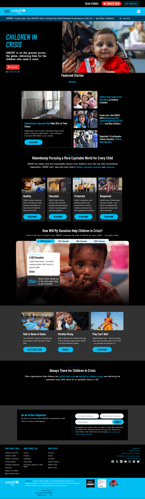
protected (97, 167)
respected (110, 167)
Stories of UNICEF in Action (131, 453)
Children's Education (12, 453)
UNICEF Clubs (52, 465)
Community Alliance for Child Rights (33, 466)
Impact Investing (53, 462)
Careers (26, 453)
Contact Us (28, 481)
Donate (32, 271)
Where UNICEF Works (12, 474)
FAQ (50, 495)
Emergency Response (12, 465)
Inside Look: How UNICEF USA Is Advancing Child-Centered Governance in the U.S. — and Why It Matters (64, 18)
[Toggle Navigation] (7, 11)
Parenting (8, 468)
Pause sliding (126, 18)
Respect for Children (12, 471)
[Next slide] (120, 18)
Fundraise (51, 459)
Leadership (27, 459)
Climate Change (10, 462)
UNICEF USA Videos (133, 459)
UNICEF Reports (134, 451)
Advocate (51, 453)
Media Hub (136, 448)
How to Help (53, 448)
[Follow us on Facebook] (112, 461)
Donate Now (113, 3)
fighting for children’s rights (91, 376)
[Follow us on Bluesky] (138, 461)
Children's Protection (12, 459)
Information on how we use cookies (128, 456)
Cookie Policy (47, 490)
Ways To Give (52, 468)
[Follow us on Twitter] (117, 461)
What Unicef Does (12, 448)
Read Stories (92, 3)
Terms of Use (41, 495)
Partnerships (28, 462)
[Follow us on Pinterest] (134, 461)
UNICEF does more (67, 376)
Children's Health (10, 456)
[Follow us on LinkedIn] (121, 461)
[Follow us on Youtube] (125, 461)
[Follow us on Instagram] (129, 461)
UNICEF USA (19, 11)
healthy (79, 167)
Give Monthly (131, 3)
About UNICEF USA (31, 448)
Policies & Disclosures (43, 493)
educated (88, 167)
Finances (26, 456)
